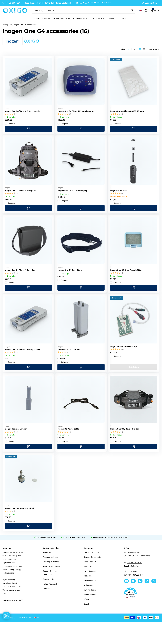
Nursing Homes (90, 590)
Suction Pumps (90, 580)
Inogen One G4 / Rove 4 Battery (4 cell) (22, 349)
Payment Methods (50, 557)
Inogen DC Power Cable (68, 429)
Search (131, 10)
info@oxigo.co (135, 566)
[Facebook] (140, 581)
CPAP (37, 18)
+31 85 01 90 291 (134, 562)
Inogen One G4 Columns (68, 349)
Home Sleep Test (81, 18)
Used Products (90, 594)
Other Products (61, 18)
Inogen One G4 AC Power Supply (72, 190)
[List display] (144, 49)
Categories (88, 548)
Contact (123, 18)
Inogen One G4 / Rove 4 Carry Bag (20, 270)
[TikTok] (147, 581)
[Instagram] (126, 581)
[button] (92, 3)
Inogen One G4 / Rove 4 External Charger (76, 111)
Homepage (7, 24)
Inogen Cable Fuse (118, 190)
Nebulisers (88, 576)
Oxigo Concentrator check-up (123, 346)
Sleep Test (88, 566)
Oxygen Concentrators (93, 557)
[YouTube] (133, 581)
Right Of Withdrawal (51, 566)
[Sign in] (146, 10)
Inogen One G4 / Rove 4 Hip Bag (124, 429)
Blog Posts (98, 18)
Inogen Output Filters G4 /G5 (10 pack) (127, 111)
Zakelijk (111, 18)
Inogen (7, 108)
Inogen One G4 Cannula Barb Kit (19, 508)
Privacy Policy (49, 579)
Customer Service (51, 548)
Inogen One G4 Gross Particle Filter (126, 270)
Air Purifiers (88, 585)
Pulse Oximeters (90, 571)
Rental (86, 604)
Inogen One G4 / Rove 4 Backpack (20, 190)
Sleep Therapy (90, 562)
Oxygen (46, 18)
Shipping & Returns (51, 562)
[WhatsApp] (153, 581)
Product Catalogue (91, 552)
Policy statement (50, 584)
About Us (47, 552)
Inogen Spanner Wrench (16, 429)
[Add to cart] (28, 129)
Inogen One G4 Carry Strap (69, 270)
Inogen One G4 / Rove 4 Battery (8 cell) (22, 111)
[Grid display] (140, 49)
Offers (86, 599)
